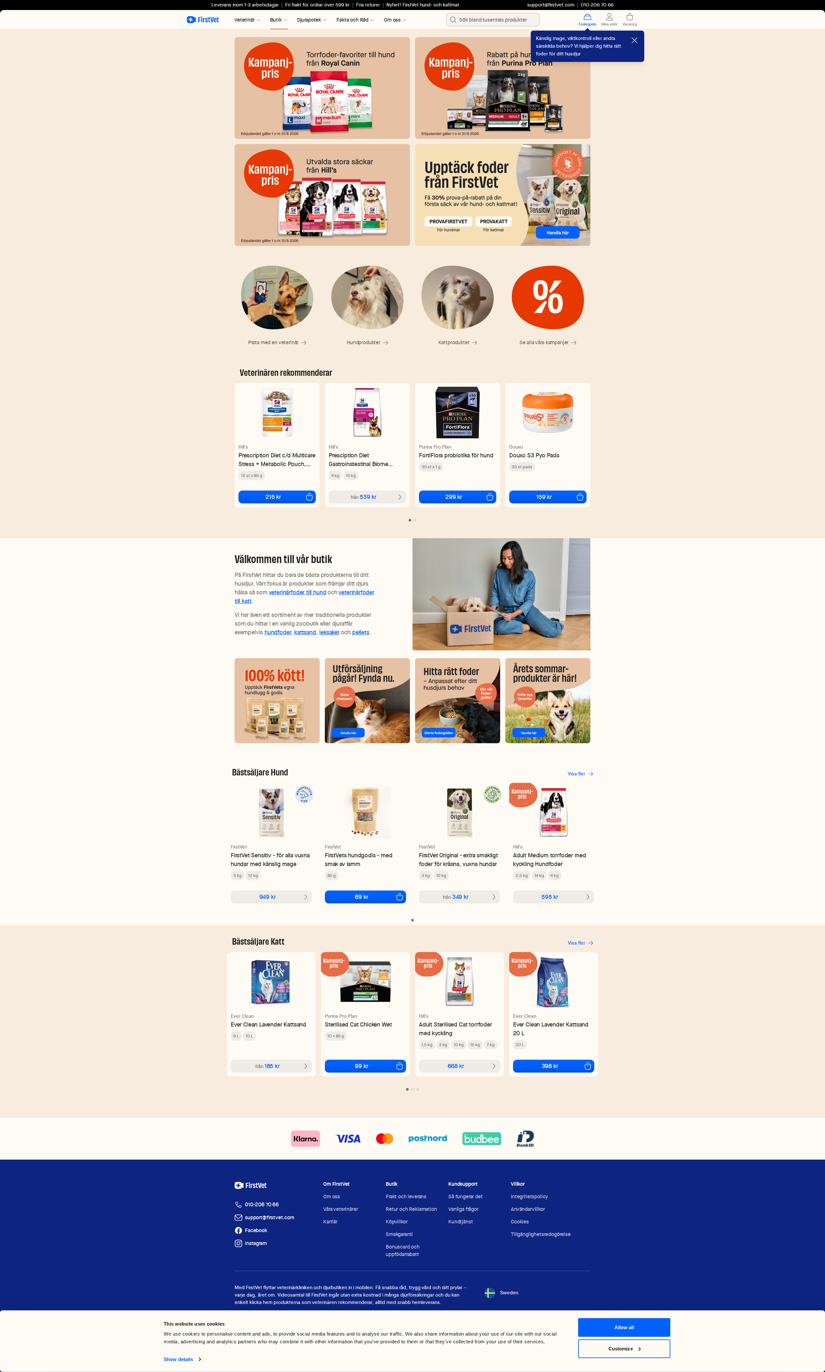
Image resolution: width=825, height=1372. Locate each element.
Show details (178, 1359)
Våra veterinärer (340, 1209)
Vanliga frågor (463, 1209)
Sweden (509, 1292)
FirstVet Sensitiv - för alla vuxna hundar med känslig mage (270, 859)
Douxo (516, 447)
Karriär (330, 1221)
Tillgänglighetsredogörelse (541, 1234)
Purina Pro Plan (435, 447)
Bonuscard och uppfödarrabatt (403, 1250)
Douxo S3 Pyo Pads (534, 455)
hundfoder (278, 632)
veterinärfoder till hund (297, 592)
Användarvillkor (528, 1209)
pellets (360, 632)
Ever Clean (242, 1016)
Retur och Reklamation (411, 1209)
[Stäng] (634, 40)
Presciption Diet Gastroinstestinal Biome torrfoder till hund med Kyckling (358, 459)
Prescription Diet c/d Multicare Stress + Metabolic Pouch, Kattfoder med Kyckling (276, 459)
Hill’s (243, 447)
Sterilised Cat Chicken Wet (358, 1024)
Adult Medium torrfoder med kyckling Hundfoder (549, 859)
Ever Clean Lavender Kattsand (268, 1024)
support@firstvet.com (550, 5)
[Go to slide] (409, 520)
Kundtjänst (460, 1221)
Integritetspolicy (529, 1196)
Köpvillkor (396, 1221)
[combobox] (493, 19)
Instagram (256, 1243)
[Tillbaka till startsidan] (203, 20)
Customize (620, 1348)
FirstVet (239, 847)
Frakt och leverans (406, 1196)
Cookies (520, 1221)
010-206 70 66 (262, 1204)
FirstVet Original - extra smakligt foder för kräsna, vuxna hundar (458, 859)
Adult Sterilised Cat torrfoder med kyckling (455, 1028)
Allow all (624, 1327)
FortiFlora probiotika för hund (456, 455)
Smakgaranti (399, 1234)
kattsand (305, 632)
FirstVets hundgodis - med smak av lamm (359, 859)
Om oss (331, 1196)
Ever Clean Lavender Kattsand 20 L (550, 1028)
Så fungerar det (465, 1196)
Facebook (256, 1230)
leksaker (329, 632)
